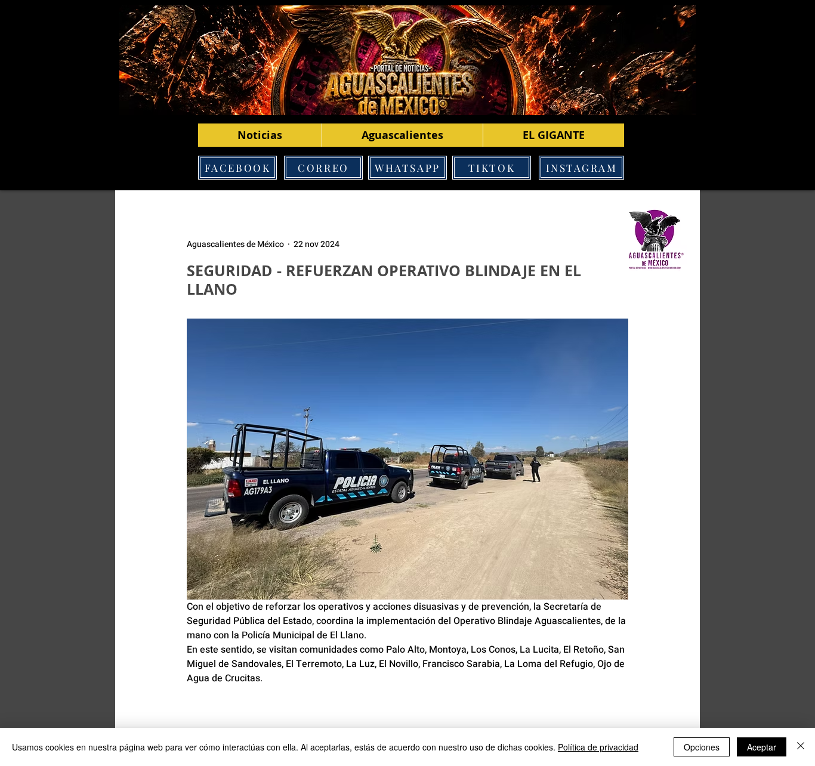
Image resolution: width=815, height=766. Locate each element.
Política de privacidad (598, 747)
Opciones (702, 747)
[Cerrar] (801, 746)
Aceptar (761, 747)
